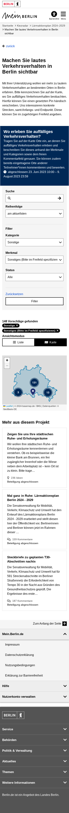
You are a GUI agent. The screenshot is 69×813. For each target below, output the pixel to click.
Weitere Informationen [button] (18, 782)
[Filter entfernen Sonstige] (17, 325)
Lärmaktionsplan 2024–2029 (48, 25)
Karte (52, 342)
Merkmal (11, 252)
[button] (33, 391)
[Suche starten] (59, 198)
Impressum (12, 644)
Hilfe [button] (5, 686)
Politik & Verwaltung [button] (17, 750)
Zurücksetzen (14, 294)
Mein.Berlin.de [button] (12, 634)
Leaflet (9, 405)
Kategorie (12, 235)
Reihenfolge (14, 206)
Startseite (7, 25)
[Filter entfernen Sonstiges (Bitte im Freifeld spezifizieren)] (57, 330)
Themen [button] (8, 772)
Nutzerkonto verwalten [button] (18, 696)
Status (10, 270)
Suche (10, 191)
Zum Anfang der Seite (47, 623)
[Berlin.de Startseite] (13, 715)
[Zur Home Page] (19, 15)
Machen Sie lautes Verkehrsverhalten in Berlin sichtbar (31, 31)
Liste (20, 342)
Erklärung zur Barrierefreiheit (24, 675)
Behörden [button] (9, 740)
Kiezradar (22, 25)
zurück (10, 46)
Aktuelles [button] (9, 761)
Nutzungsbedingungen (20, 665)
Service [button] (7, 729)
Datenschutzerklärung (19, 654)
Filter (34, 301)
